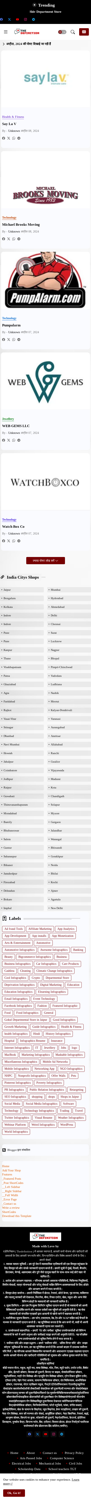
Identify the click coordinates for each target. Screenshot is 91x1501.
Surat (54, 632)
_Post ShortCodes (12, 1183)
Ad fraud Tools (13, 928)
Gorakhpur (57, 856)
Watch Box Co (13, 527)
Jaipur (7, 589)
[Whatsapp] (13, 138)
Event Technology (44, 998)
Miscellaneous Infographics (20, 1061)
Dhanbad (9, 736)
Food (7, 1012)
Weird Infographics (43, 1124)
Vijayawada (57, 770)
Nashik (55, 693)
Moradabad (10, 813)
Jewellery (49, 1047)
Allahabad (57, 744)
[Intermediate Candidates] (58, 19)
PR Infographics (14, 1089)
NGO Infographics (71, 1068)
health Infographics (16, 1033)
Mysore (55, 813)
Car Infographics (46, 963)
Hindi (36, 1033)
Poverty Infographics (49, 1082)
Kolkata (8, 606)
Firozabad (9, 882)
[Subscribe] (84, 32)
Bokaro (8, 899)
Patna (7, 675)
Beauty (8, 956)
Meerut (55, 701)
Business (62, 956)
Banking (78, 949)
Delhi (54, 615)
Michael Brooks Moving (21, 225)
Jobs (63, 1047)
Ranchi (55, 753)
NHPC (8, 1075)
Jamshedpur (10, 873)
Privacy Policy (74, 1453)
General (48, 1012)
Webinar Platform (15, 1124)
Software (68, 1103)
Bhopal (55, 658)
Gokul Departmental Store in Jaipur (25, 1019)
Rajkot (7, 710)
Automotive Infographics (19, 949)
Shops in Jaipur (70, 1096)
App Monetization (62, 935)
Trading (64, 1110)
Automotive (43, 942)
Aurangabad (58, 727)
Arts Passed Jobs (31, 1458)
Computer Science (62, 1458)
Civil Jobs (75, 1463)
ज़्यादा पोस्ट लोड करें (44, 560)
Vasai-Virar (10, 718)
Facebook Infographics (18, 1005)
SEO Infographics (15, 1096)
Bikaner (8, 865)
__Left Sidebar (11, 1187)
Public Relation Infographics (47, 1089)
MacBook (10, 1054)
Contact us (50, 1453)
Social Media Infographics (41, 1103)
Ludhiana (56, 684)
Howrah (8, 753)
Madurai (56, 779)
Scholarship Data (29, 1469)
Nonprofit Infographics (32, 1075)
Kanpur (8, 650)
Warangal (56, 839)
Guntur (8, 847)
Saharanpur (10, 856)
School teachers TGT (62, 1469)
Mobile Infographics (16, 1068)
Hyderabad (57, 598)
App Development (15, 935)
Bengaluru (10, 598)
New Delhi (57, 908)
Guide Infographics (43, 1026)
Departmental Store (57, 977)
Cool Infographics (15, 977)
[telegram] (33, 19)
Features (7, 1174)
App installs (39, 935)
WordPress (66, 1124)
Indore (7, 615)
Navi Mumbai (11, 744)
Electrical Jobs (21, 1463)
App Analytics (65, 928)
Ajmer (54, 890)
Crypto (36, 977)
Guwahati (9, 796)
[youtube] (17, 19)
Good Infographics (64, 1019)
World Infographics (16, 1131)
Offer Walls (58, 1075)
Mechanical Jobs (50, 1463)
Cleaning (25, 970)
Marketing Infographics (36, 1054)
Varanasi (56, 718)
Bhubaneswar (11, 830)
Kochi (54, 882)
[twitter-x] (9, 19)
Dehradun (9, 890)
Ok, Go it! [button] (14, 1493)
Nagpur (55, 650)
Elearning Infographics (52, 991)
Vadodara (56, 675)
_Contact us (9, 1203)
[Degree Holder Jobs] (82, 19)
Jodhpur (8, 779)
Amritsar (56, 736)
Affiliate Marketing (40, 928)
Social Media (12, 1103)
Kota (53, 787)
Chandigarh (57, 796)
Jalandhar (56, 830)
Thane (7, 658)
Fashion (42, 1005)
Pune (6, 632)
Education (73, 984)
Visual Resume (43, 1117)
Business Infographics (17, 963)
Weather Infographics (71, 1117)
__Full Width (10, 1195)
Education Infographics (18, 991)
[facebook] (29, 1434)
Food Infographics (27, 1012)
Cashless (9, 970)
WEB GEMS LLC (16, 426)
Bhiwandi (56, 847)
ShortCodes (9, 1212)
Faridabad (9, 701)
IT (36, 1047)
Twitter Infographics (16, 1117)
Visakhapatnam (12, 667)
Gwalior (55, 761)
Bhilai (54, 873)
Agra (6, 693)
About (30, 1453)
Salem (7, 839)
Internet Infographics (17, 1047)
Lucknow (56, 641)
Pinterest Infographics (17, 1082)
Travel (79, 1110)
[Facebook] (3, 138)
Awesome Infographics (54, 949)
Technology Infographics (39, 1110)
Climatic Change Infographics (54, 970)
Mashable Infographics (69, 1054)
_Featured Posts (11, 1178)
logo (74, 1047)
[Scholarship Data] (41, 19)
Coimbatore (10, 770)
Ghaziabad (10, 684)
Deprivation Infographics (19, 984)
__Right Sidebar (12, 1191)
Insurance (56, 1040)
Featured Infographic (65, 1005)
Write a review (11, 1207)
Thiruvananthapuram (16, 804)
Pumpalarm (11, 325)
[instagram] (25, 19)
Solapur (55, 804)
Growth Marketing (15, 1026)
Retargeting (76, 1089)
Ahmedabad (58, 606)
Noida (54, 865)
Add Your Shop (11, 1170)
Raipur (7, 787)
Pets (73, 1075)
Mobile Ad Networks (55, 1061)
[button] (62, 32)
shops (51, 1096)
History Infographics (58, 1033)
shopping (37, 1096)
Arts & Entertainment (17, 942)
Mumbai (56, 589)
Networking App (44, 1068)
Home (5, 1166)
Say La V (9, 124)
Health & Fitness (71, 1026)
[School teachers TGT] (49, 19)
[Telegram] (18, 138)
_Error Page (9, 1199)
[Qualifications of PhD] (66, 19)
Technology (11, 1110)
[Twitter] (8, 138)
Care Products (70, 963)
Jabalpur (8, 761)
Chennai (56, 624)
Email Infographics (16, 998)
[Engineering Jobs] (74, 19)
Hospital (9, 1040)
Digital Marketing (51, 984)
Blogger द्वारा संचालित (18, 1150)
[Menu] (5, 32)
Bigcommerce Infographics (34, 956)
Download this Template (16, 1216)
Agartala (56, 899)
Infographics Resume (32, 1040)
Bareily (8, 822)
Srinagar (8, 727)
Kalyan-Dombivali (61, 710)
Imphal (8, 908)
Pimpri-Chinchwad (61, 667)
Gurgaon (56, 822)
